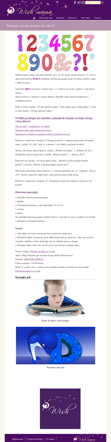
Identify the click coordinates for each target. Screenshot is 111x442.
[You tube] (79, 3)
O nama (50, 439)
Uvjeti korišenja (35, 439)
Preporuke (60, 17)
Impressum (17, 439)
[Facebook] (74, 3)
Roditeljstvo (72, 17)
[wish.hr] (60, 408)
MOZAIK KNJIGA (33, 259)
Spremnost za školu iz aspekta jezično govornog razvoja (42, 134)
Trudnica (97, 17)
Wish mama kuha (46, 17)
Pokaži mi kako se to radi (42, 251)
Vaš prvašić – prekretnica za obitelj (32, 126)
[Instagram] (83, 3)
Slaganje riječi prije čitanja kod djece (33, 130)
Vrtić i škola (85, 17)
